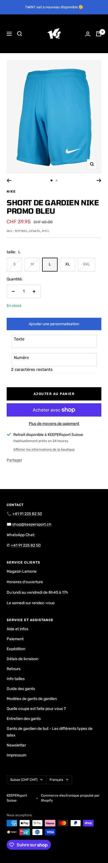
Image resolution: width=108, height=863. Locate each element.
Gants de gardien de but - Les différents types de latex (49, 732)
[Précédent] (9, 180)
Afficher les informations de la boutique (44, 449)
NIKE (11, 191)
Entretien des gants (24, 718)
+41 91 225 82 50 (27, 513)
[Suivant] (99, 180)
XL (67, 264)
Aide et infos (17, 629)
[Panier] (98, 33)
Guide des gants (21, 688)
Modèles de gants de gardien (32, 698)
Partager (14, 460)
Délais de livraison (22, 659)
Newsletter (16, 745)
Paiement (15, 639)
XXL (86, 264)
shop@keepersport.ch (32, 524)
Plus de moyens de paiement (54, 423)
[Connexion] (87, 34)
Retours (13, 668)
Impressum (16, 755)
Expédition (16, 649)
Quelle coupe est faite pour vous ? (36, 708)
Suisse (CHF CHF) (23, 780)
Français (56, 780)
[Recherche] (19, 33)
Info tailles (16, 678)
